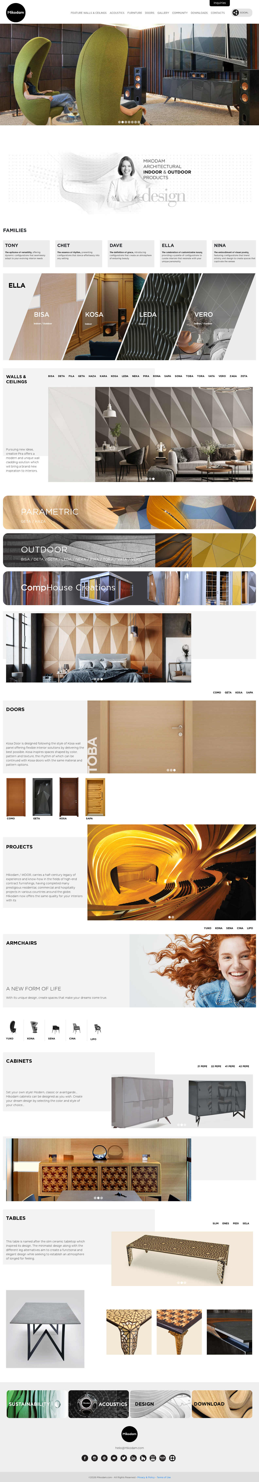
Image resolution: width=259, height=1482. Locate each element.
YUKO (207, 928)
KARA (103, 376)
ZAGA (233, 376)
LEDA (125, 376)
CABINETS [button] (19, 1061)
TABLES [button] (15, 1218)
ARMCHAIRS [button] (21, 943)
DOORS (149, 13)
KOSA (114, 376)
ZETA (244, 376)
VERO (222, 376)
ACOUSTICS (117, 13)
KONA (218, 928)
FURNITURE (134, 13)
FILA (71, 376)
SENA (229, 928)
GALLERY (163, 13)
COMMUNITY (180, 13)
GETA (81, 376)
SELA (246, 1223)
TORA (200, 376)
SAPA (167, 376)
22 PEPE (216, 1066)
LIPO (250, 928)
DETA (61, 376)
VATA (211, 376)
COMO (217, 692)
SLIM (216, 1223)
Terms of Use (164, 1477)
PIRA (146, 376)
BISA (51, 376)
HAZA (92, 376)
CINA (240, 928)
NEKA (135, 376)
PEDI (236, 1223)
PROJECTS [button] (19, 847)
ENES (225, 1223)
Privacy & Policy (146, 1477)
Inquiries (220, 3)
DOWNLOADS (199, 13)
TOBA (189, 376)
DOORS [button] (15, 709)
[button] (242, 13)
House (47, 587)
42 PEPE (244, 1066)
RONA (156, 376)
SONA (178, 376)
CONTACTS (218, 13)
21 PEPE (202, 1066)
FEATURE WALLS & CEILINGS (89, 13)
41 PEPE (230, 1066)
